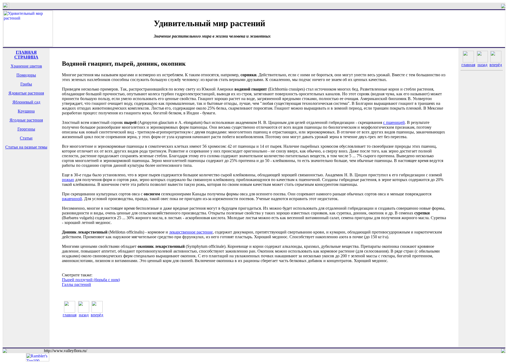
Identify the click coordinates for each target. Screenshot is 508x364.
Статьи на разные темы (26, 147)
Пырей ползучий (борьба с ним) (91, 279)
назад (84, 315)
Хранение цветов (26, 66)
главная (69, 315)
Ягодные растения (26, 120)
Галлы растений (76, 284)
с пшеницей (394, 122)
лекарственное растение (191, 232)
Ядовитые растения (26, 93)
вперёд (97, 315)
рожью (68, 179)
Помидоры (26, 75)
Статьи (26, 138)
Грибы (26, 84)
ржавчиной (72, 198)
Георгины (26, 129)
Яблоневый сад (26, 102)
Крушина (26, 111)
